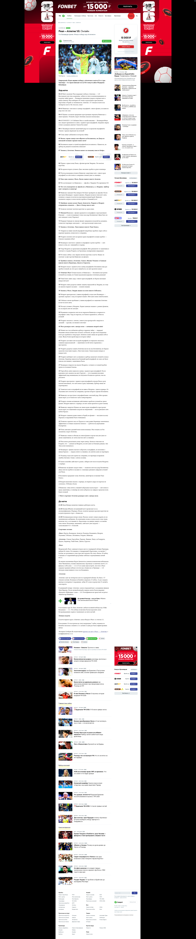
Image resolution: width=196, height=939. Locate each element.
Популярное (62, 905)
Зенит (73, 934)
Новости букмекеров (77, 928)
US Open (88, 921)
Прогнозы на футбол (64, 903)
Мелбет (74, 932)
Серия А (74, 907)
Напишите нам (133, 902)
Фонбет (61, 930)
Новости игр (89, 934)
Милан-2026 (103, 928)
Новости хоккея (90, 895)
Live (96, 16)
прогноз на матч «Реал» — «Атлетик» (95, 632)
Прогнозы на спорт (64, 913)
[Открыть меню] (60, 16)
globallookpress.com (72, 76)
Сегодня (74, 915)
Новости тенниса (90, 915)
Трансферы (108, 16)
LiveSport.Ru (63, 22)
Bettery (60, 934)
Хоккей (88, 892)
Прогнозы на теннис (64, 921)
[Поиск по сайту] (137, 16)
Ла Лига (69, 16)
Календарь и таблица (80, 16)
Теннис (88, 913)
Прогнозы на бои (63, 919)
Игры (87, 932)
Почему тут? (119, 185)
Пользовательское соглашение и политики (123, 915)
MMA (101, 907)
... (134, 18)
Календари (61, 899)
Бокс (101, 909)
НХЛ (101, 897)
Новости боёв (89, 907)
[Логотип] (63, 16)
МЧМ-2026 (102, 901)
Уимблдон (102, 917)
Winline (73, 930)
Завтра (74, 917)
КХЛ (101, 895)
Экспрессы (74, 919)
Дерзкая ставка (76, 921)
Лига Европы (75, 899)
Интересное (62, 907)
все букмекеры (133, 178)
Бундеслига (75, 909)
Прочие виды (90, 926)
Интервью (61, 909)
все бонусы (134, 669)
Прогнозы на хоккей (64, 917)
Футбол (69, 22)
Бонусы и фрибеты (63, 928)
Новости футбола (63, 895)
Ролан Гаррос (103, 919)
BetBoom (61, 932)
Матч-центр (62, 897)
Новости (100, 16)
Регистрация (131, 185)
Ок (134, 893)
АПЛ (73, 903)
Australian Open (103, 915)
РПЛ (73, 895)
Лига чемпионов (76, 897)
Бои (87, 905)
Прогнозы (90, 16)
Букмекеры (117, 16)
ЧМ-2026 (74, 901)
